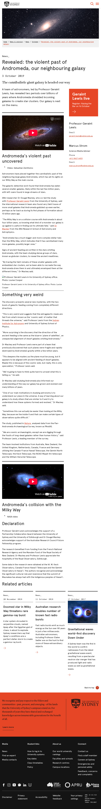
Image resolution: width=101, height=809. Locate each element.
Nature (27, 423)
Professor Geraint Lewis (18, 201)
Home (5, 42)
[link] (12, 751)
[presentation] (18, 620)
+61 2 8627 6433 (76, 158)
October (35, 42)
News (27, 42)
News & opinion (16, 42)
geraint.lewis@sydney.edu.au (81, 136)
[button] (92, 4)
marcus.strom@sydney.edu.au (81, 166)
